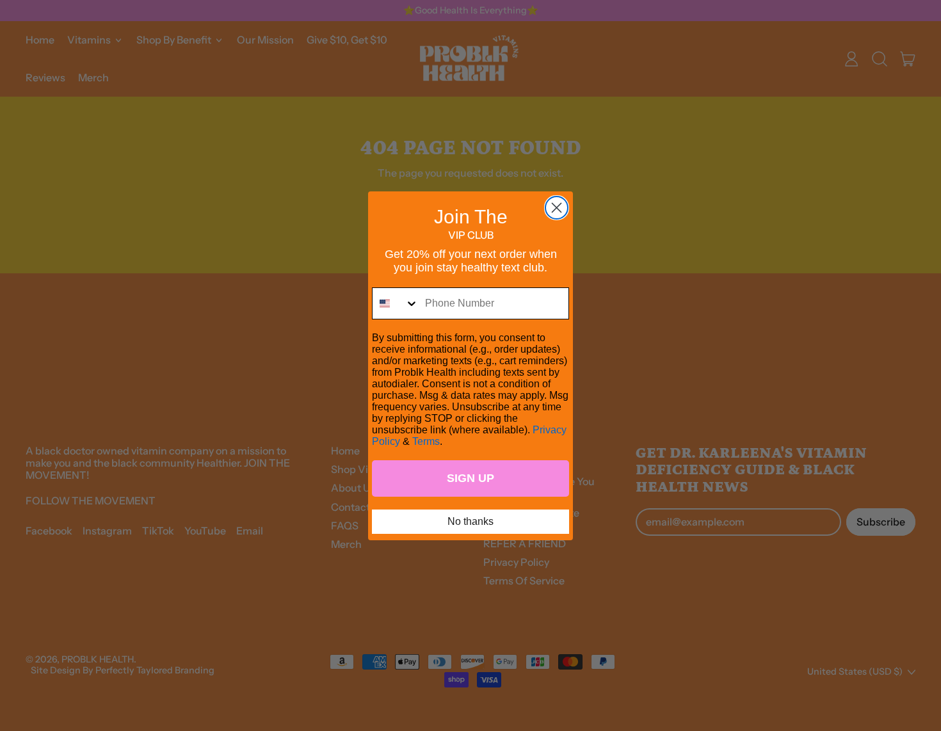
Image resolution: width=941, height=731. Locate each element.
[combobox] (396, 303)
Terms (426, 441)
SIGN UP (470, 478)
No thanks (470, 521)
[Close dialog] (556, 208)
